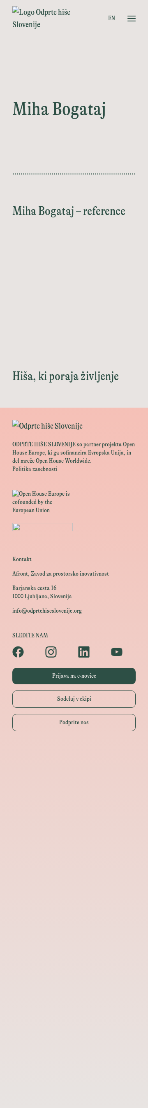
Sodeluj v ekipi (74, 698)
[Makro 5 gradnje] (74, 998)
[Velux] (74, 868)
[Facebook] (24, 652)
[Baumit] (74, 961)
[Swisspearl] (74, 979)
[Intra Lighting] (74, 849)
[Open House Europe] (74, 757)
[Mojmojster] (74, 1053)
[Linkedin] (90, 652)
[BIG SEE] (74, 1090)
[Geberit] (74, 1016)
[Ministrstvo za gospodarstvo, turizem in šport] (74, 812)
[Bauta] (74, 1035)
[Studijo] (74, 1072)
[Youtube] (123, 652)
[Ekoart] (74, 923)
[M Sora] (74, 886)
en (111, 18)
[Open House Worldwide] (74, 775)
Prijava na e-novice (74, 675)
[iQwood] (74, 942)
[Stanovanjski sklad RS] (74, 905)
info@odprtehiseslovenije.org (47, 610)
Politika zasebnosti (35, 469)
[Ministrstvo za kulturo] (74, 794)
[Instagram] (57, 652)
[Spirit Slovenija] (74, 831)
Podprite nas (74, 722)
